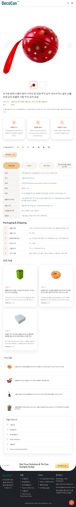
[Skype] (39, 147)
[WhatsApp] (44, 147)
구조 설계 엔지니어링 (46, 479)
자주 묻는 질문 (43, 488)
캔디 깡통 (21, 102)
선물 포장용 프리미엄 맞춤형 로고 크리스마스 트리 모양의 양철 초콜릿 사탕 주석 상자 (38, 394)
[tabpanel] (38, 213)
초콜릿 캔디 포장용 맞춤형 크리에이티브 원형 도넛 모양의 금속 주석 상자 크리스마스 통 (39, 366)
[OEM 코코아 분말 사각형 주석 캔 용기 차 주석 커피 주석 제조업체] (20, 286)
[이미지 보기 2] (42, 85)
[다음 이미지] (70, 45)
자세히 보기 (9, 303)
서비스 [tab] (29, 166)
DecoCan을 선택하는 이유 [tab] (64, 165)
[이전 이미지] (6, 45)
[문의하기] (71, 502)
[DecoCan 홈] (10, 3)
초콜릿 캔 (27, 102)
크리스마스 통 (36, 102)
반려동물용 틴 (25, 485)
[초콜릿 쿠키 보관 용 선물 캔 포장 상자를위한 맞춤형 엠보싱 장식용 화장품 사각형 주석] (20, 329)
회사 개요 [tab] (47, 166)
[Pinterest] (33, 147)
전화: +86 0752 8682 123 (64, 484)
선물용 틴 (44, 102)
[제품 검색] (68, 3)
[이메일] (49, 147)
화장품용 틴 (25, 482)
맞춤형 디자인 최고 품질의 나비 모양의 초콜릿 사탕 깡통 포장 (32, 380)
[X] (23, 147)
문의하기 (10, 154)
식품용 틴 (14, 102)
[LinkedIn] (28, 147)
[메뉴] (72, 3)
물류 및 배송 (43, 485)
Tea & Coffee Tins (27, 488)
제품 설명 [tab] (11, 166)
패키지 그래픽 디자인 (46, 482)
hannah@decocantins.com (65, 487)
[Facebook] (18, 147)
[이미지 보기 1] (33, 85)
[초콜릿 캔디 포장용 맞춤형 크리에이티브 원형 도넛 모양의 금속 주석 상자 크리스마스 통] (56, 286)
